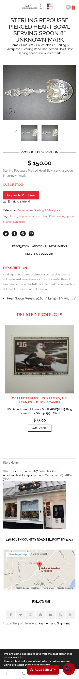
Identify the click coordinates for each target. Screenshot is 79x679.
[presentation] (15, 133)
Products (27, 45)
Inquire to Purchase (21, 195)
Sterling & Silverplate (47, 210)
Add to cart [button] (39, 428)
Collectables (44, 45)
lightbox (10, 112)
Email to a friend (19, 201)
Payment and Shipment (54, 623)
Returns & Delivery (39, 253)
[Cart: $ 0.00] (74, 5)
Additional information (49, 246)
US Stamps (50, 398)
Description (20, 246)
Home (14, 45)
